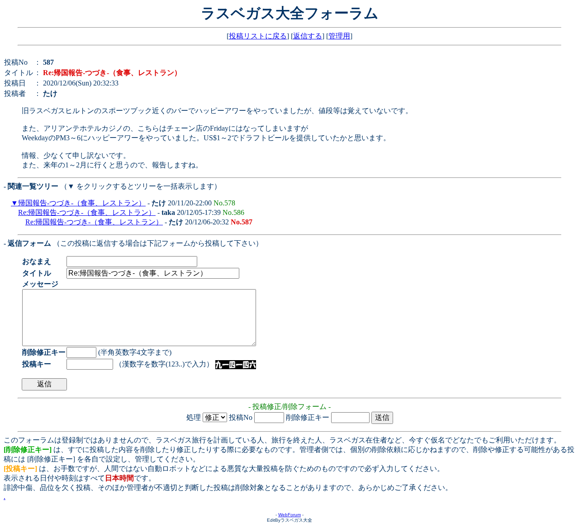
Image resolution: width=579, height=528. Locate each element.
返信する (307, 36)
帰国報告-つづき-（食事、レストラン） (82, 203)
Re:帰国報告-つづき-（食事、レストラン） (87, 212)
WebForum (289, 514)
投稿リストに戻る (258, 36)
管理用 (339, 36)
